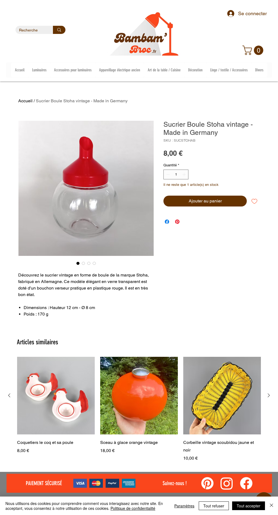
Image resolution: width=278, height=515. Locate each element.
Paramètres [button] (184, 505)
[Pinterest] (207, 483)
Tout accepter (248, 505)
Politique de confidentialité (132, 508)
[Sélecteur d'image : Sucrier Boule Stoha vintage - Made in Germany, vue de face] (78, 263)
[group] (139, 409)
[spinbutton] (176, 174)
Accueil (25, 100)
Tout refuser (213, 505)
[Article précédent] (9, 395)
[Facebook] (246, 483)
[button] (254, 50)
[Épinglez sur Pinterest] (177, 221)
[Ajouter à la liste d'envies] (254, 201)
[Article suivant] (269, 395)
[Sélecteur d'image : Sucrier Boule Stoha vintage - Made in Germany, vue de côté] (83, 263)
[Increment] (184, 174)
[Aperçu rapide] (56, 395)
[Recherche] (59, 30)
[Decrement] (167, 174)
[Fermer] (271, 506)
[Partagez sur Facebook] (167, 221)
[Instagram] (227, 483)
